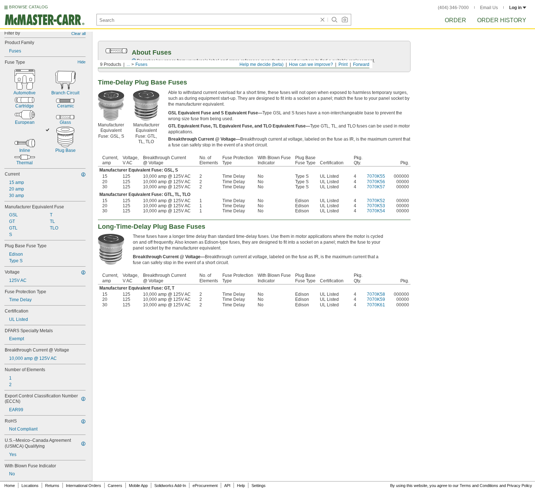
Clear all (78, 33)
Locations (30, 485)
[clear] (322, 19)
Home (9, 485)
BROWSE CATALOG (28, 7)
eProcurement (205, 485)
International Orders (83, 485)
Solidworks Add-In (170, 485)
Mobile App (138, 485)
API (227, 485)
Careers (115, 485)
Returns (52, 485)
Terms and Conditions (479, 485)
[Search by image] (344, 19)
